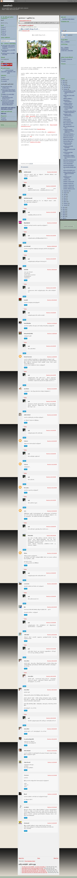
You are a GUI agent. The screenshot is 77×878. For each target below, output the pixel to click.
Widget (44, 512)
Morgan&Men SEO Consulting (37, 512)
